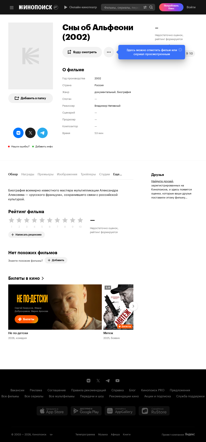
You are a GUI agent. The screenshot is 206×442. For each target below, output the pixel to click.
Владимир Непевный (108, 105)
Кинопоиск (39, 434)
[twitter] (30, 133)
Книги (127, 434)
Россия (99, 85)
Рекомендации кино (124, 395)
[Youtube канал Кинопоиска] (117, 380)
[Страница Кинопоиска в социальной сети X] (98, 380)
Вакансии (17, 389)
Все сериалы (34, 395)
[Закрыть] (180, 49)
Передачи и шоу (92, 395)
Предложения (180, 389)
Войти (191, 7)
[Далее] (133, 306)
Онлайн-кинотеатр (83, 7)
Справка (117, 389)
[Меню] (11, 7)
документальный (105, 92)
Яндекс (190, 434)
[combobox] (121, 7)
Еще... (117, 174)
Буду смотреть (85, 52)
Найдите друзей (162, 181)
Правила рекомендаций (88, 389)
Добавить (58, 260)
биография (124, 92)
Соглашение (56, 389)
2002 (98, 78)
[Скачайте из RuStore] (154, 410)
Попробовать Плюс (171, 7)
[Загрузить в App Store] (52, 410)
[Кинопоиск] (35, 7)
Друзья (157, 174)
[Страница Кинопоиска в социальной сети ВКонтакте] (88, 380)
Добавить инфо (44, 146)
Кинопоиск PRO (152, 389)
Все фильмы (10, 395)
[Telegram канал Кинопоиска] (107, 380)
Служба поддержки (190, 395)
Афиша (115, 434)
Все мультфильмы (62, 395)
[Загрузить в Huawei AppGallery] (120, 410)
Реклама (36, 389)
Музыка (103, 434)
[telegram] (42, 133)
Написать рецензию (28, 233)
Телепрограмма (85, 434)
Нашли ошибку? (20, 146)
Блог (132, 389)
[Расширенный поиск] (145, 7)
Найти (151, 7)
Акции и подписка (157, 395)
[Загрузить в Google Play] (86, 410)
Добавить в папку (33, 98)
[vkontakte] (18, 133)
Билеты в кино (24, 278)
